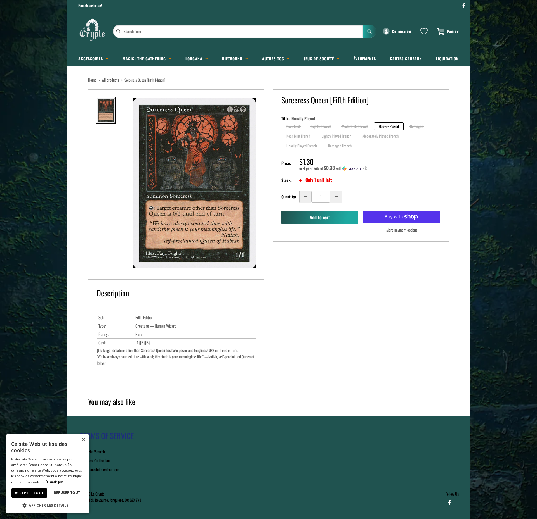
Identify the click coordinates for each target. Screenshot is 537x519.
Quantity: (288, 196)
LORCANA (195, 58)
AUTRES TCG (274, 58)
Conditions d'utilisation (94, 460)
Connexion (401, 31)
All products (110, 80)
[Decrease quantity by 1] (305, 197)
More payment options (401, 230)
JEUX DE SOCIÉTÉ (320, 58)
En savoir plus (54, 481)
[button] (369, 168)
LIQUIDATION (447, 58)
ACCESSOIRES (92, 58)
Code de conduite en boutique (98, 469)
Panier (453, 31)
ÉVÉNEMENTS (365, 58)
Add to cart (320, 217)
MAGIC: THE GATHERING (146, 58)
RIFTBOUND (233, 58)
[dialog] (48, 473)
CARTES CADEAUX (406, 58)
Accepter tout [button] (29, 493)
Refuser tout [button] (67, 492)
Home (92, 80)
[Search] (369, 31)
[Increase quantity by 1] (336, 197)
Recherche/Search (91, 451)
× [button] (83, 440)
